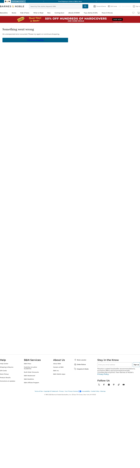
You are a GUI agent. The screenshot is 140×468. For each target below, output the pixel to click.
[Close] (3, 14)
